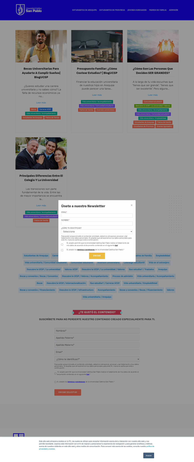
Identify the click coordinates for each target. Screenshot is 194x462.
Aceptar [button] (149, 455)
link (116, 245)
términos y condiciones (86, 250)
